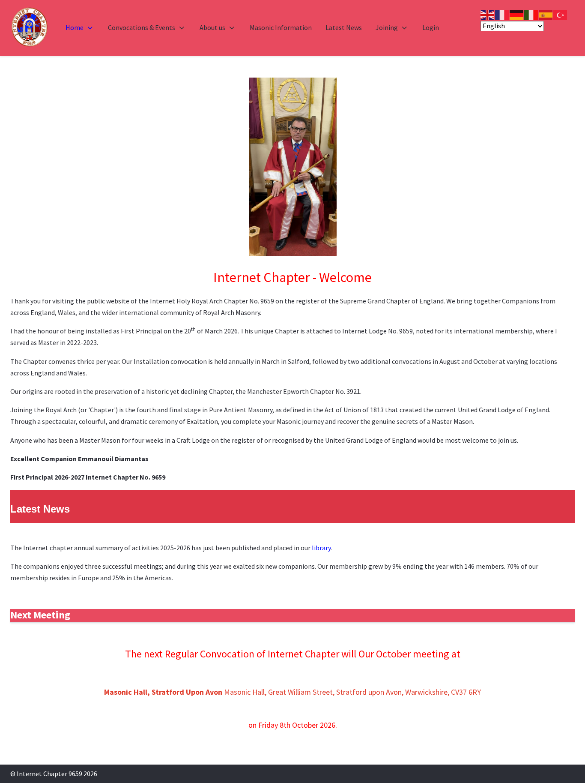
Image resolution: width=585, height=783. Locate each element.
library (320, 547)
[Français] (502, 14)
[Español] (546, 14)
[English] (488, 14)
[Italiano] (531, 14)
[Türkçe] (560, 14)
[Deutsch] (517, 14)
